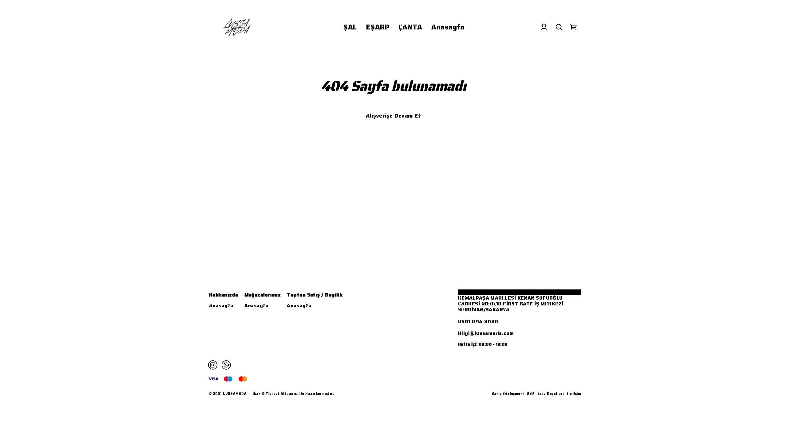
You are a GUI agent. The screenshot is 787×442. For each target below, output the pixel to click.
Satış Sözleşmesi (508, 393)
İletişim (574, 393)
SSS (531, 393)
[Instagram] (212, 365)
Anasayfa (221, 305)
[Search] (559, 27)
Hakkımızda (223, 295)
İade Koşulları (551, 393)
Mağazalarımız (262, 295)
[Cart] (573, 27)
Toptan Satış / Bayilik (314, 295)
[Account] (544, 27)
